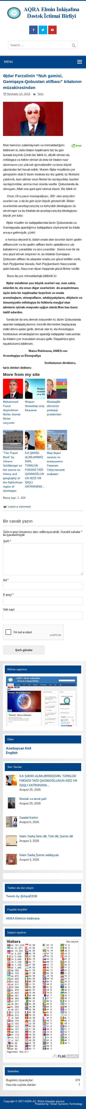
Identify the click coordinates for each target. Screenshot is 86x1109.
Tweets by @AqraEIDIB (21, 896)
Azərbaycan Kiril (18, 748)
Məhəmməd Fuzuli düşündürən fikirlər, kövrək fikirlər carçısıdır (11, 412)
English (12, 752)
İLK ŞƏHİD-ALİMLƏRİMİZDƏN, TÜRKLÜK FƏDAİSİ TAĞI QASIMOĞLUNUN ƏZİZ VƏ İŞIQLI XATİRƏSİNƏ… (35, 469)
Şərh (7, 541)
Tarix (40, 93)
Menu (8, 61)
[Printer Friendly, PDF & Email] (76, 145)
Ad (6, 579)
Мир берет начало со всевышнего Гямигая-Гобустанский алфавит (56, 463)
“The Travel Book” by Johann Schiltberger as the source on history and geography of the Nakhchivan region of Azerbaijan (13, 471)
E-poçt (8, 594)
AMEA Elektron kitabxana (22, 918)
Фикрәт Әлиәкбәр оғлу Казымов (34, 406)
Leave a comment (19, 506)
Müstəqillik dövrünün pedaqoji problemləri (54, 408)
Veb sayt (8, 609)
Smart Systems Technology (66, 1103)
